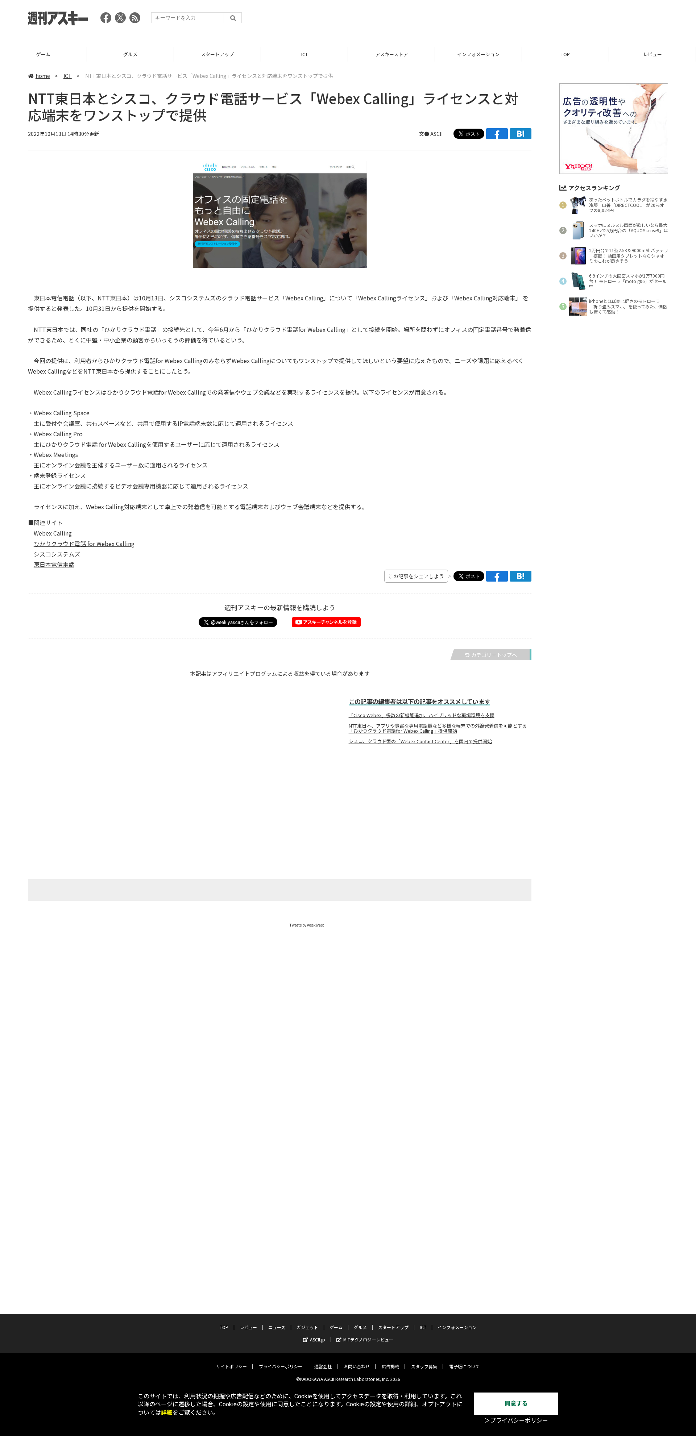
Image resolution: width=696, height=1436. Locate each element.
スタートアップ (217, 54)
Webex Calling (53, 533)
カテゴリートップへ (494, 654)
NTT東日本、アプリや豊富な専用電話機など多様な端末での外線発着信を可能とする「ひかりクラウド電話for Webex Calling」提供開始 (438, 728)
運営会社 (323, 1366)
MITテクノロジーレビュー (368, 1339)
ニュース (276, 1327)
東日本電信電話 (54, 564)
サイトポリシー (231, 1366)
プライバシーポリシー (280, 1366)
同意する (516, 1403)
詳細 (167, 1412)
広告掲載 (390, 1366)
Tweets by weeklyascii (308, 925)
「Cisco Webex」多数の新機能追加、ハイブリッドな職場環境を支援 (421, 715)
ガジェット (307, 1327)
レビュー (652, 54)
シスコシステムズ (57, 554)
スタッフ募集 (424, 1366)
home (43, 75)
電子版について (464, 1366)
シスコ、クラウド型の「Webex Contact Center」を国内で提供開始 (420, 741)
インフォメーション (478, 54)
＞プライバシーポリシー (516, 1420)
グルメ (130, 54)
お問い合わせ (357, 1366)
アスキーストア (391, 54)
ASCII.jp (317, 1339)
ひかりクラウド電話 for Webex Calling (84, 543)
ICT (304, 54)
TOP (565, 54)
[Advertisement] (536, 20)
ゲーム (43, 54)
